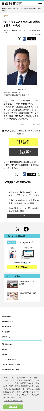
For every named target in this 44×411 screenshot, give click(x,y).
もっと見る (23, 215)
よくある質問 (6, 332)
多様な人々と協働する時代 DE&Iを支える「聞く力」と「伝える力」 (24, 193)
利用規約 (4, 354)
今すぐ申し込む (22, 267)
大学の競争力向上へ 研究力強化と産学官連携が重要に (24, 209)
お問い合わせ (6, 337)
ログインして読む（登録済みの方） (23, 152)
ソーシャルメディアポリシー (11, 364)
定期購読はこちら (7, 321)
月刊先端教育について (9, 316)
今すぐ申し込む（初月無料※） (23, 142)
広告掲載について (7, 344)
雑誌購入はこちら (7, 326)
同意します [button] (13, 407)
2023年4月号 (36, 34)
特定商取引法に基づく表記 (10, 369)
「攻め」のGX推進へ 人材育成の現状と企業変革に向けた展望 (23, 201)
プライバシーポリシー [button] (13, 401)
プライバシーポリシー (9, 359)
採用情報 (4, 349)
